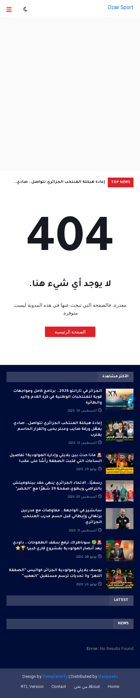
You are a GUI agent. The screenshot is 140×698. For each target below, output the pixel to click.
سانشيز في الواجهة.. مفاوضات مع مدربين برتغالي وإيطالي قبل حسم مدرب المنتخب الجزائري (61, 517)
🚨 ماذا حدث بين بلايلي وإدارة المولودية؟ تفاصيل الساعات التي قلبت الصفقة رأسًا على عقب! (55, 459)
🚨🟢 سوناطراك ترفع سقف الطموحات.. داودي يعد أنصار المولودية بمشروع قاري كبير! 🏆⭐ (57, 546)
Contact (58, 686)
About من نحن (87, 686)
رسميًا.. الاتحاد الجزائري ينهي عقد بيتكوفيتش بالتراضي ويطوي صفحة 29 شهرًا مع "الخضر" (57, 486)
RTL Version (32, 686)
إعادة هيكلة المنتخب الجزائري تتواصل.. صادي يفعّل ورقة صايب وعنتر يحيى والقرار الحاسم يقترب (56, 183)
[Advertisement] (70, 94)
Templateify (55, 676)
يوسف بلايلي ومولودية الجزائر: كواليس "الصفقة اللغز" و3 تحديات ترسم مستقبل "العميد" (55, 573)
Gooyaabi (108, 676)
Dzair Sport (120, 7)
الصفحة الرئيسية (70, 331)
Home (113, 686)
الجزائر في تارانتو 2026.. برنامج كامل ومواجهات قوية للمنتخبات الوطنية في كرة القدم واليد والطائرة (57, 397)
